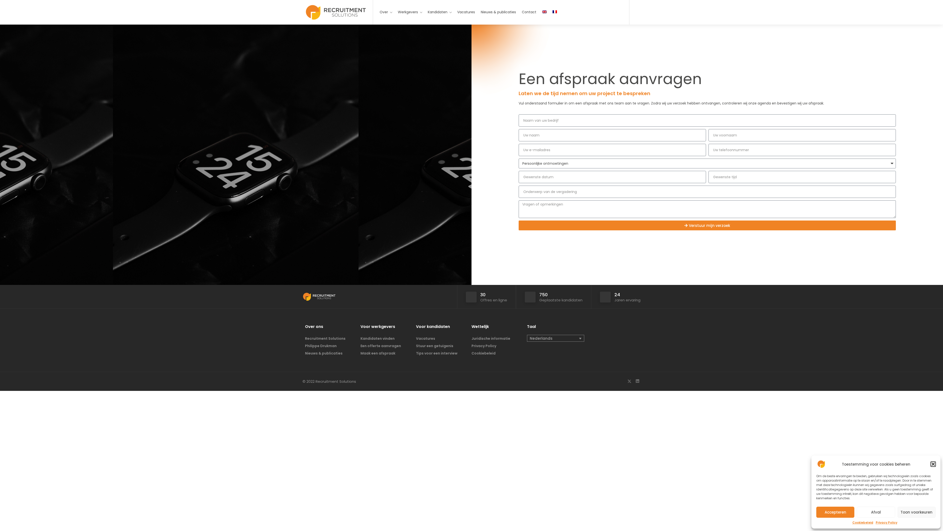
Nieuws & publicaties (498, 12)
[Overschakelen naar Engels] (544, 12)
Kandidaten (437, 12)
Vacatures (466, 12)
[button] (933, 464)
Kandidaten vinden (378, 338)
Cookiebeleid (862, 522)
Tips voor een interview (437, 353)
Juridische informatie (491, 338)
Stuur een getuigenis (434, 345)
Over (384, 12)
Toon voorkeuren (916, 512)
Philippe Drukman (321, 345)
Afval (876, 512)
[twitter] (629, 381)
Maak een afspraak (378, 353)
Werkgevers (408, 12)
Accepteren (835, 512)
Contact (529, 12)
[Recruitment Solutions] (336, 15)
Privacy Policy (886, 522)
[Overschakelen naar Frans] (555, 12)
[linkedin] (637, 381)
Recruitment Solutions (325, 338)
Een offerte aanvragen (381, 345)
